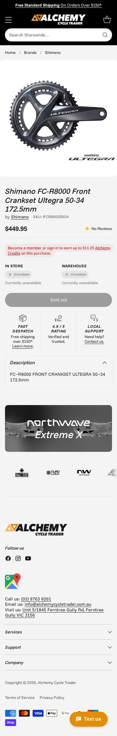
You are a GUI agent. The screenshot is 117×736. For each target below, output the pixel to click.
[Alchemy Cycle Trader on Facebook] (8, 559)
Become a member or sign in (33, 247)
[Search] (105, 34)
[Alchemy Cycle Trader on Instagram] (18, 559)
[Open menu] (8, 19)
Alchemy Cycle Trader (57, 682)
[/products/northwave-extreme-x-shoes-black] (58, 428)
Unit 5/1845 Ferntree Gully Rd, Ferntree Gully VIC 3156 (54, 612)
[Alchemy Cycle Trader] (58, 19)
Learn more (22, 345)
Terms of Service (20, 697)
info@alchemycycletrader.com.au (58, 604)
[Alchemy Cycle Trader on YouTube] (28, 559)
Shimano (53, 52)
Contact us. (94, 341)
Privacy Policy (52, 697)
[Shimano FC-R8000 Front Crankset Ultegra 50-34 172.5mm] (58, 118)
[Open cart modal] (106, 19)
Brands (30, 52)
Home (10, 52)
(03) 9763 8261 (36, 599)
